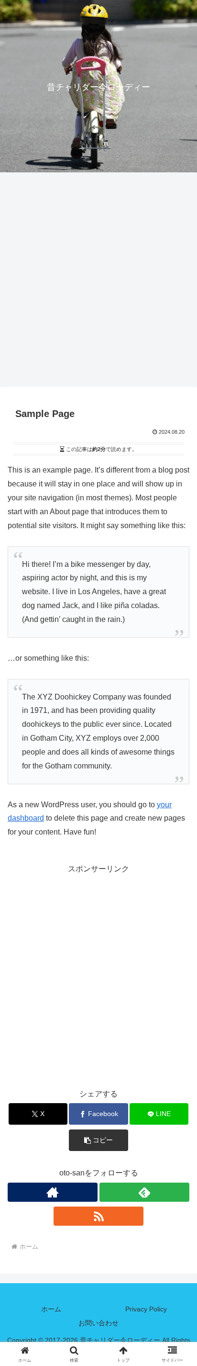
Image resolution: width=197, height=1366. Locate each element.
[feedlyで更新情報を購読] (144, 1192)
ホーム (51, 1309)
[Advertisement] (98, 282)
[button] (98, 1140)
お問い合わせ (98, 1323)
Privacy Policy (146, 1309)
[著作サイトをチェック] (53, 1192)
